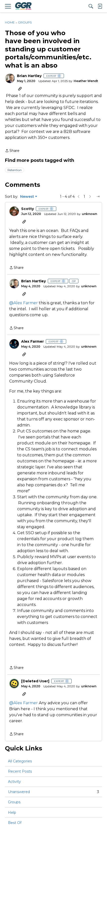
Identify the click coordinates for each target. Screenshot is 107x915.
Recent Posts (20, 771)
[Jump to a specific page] (98, 197)
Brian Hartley (29, 76)
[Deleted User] (35, 681)
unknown (89, 214)
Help (12, 812)
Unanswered (53, 792)
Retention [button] (14, 170)
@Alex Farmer (23, 303)
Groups (14, 802)
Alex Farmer (32, 341)
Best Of (14, 822)
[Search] (90, 6)
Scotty (27, 209)
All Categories (20, 761)
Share (12, 151)
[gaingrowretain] (23, 6)
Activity (14, 781)
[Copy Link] (20, 88)
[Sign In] (99, 6)
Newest (27, 196)
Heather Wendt (86, 81)
